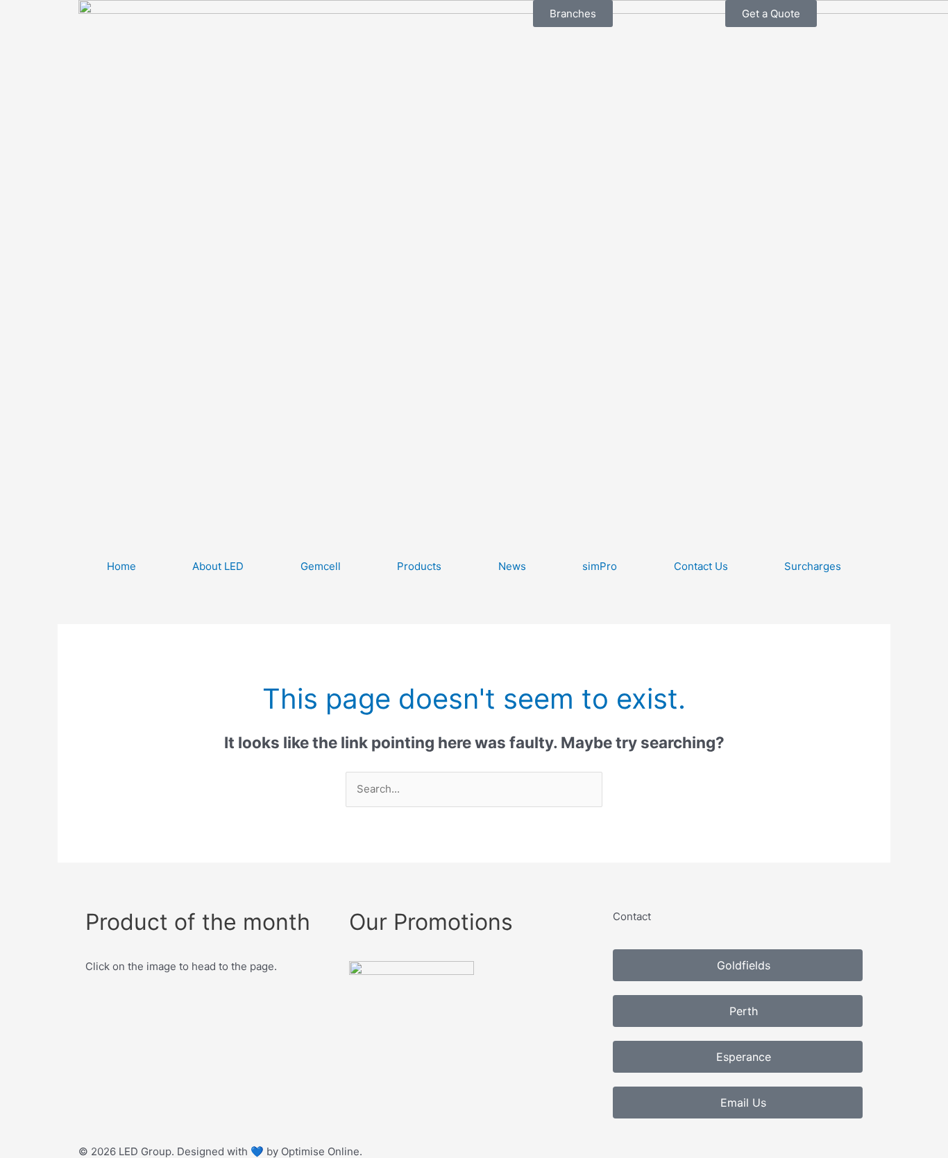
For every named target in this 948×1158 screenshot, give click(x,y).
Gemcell (321, 566)
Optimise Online (320, 1151)
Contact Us (701, 566)
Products (419, 566)
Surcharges (812, 566)
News (512, 566)
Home (121, 566)
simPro (599, 566)
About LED (218, 566)
